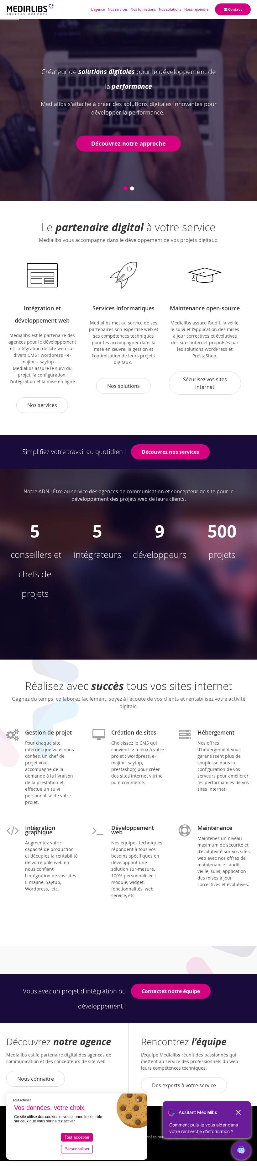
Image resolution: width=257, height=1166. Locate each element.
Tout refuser (22, 1100)
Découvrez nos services (170, 451)
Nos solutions (123, 385)
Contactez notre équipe (171, 991)
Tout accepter (77, 1137)
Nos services (42, 405)
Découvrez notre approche (128, 143)
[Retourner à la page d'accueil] (30, 9)
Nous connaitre (35, 1078)
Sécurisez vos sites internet (205, 383)
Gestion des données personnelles (150, 1136)
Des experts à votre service (184, 1085)
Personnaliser (77, 1149)
